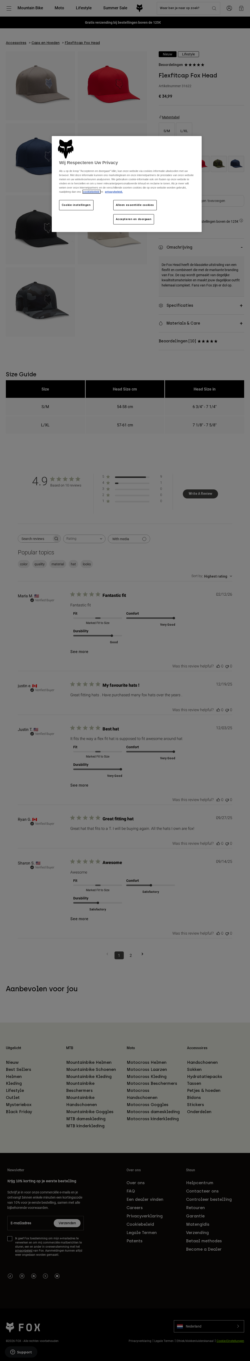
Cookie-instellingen (76, 205)
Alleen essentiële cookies (135, 205)
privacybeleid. (114, 191)
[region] (127, 184)
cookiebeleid (91, 191)
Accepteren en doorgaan (134, 219)
